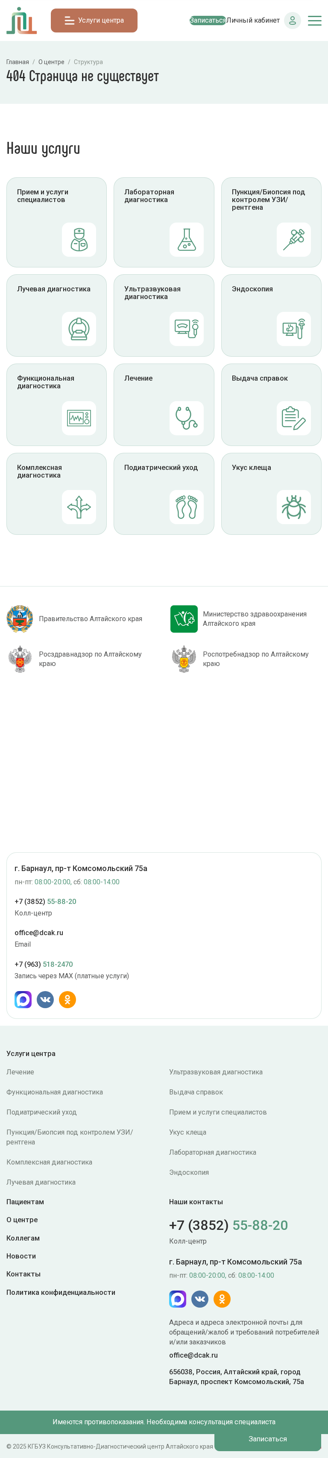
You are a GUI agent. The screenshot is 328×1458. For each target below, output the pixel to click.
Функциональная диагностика (54, 1092)
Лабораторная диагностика (212, 1152)
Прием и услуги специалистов (218, 1112)
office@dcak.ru (39, 933)
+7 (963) (44, 964)
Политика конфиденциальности (60, 1292)
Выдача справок (196, 1092)
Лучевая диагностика (41, 1182)
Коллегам (23, 1238)
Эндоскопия (189, 1172)
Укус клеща (187, 1132)
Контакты (23, 1274)
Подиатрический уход (41, 1112)
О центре (22, 1219)
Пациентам (25, 1202)
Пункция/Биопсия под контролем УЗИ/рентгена (69, 1137)
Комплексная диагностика (49, 1162)
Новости (21, 1256)
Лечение (20, 1072)
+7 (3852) (45, 902)
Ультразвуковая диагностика (216, 1072)
